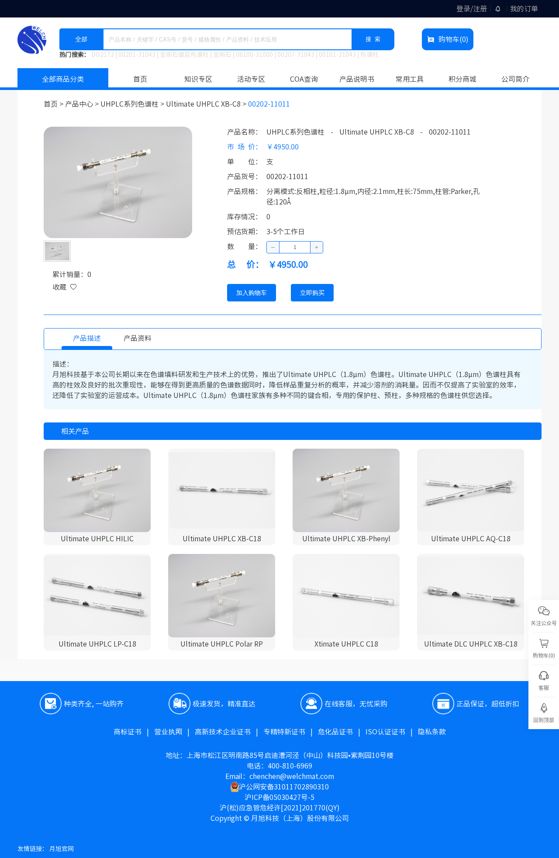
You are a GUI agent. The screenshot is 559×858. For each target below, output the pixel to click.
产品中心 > (82, 103)
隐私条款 (432, 731)
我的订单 (524, 8)
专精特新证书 (290, 731)
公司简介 (515, 79)
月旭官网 (61, 849)
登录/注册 (471, 8)
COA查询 (304, 79)
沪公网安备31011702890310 (284, 786)
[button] (273, 247)
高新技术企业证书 (229, 731)
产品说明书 (356, 79)
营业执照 (174, 731)
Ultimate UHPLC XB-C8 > (207, 103)
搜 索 (373, 39)
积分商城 (462, 79)
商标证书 (134, 731)
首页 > (54, 103)
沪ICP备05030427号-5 (279, 797)
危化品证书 (342, 731)
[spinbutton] (294, 247)
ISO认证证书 (392, 731)
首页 (140, 79)
